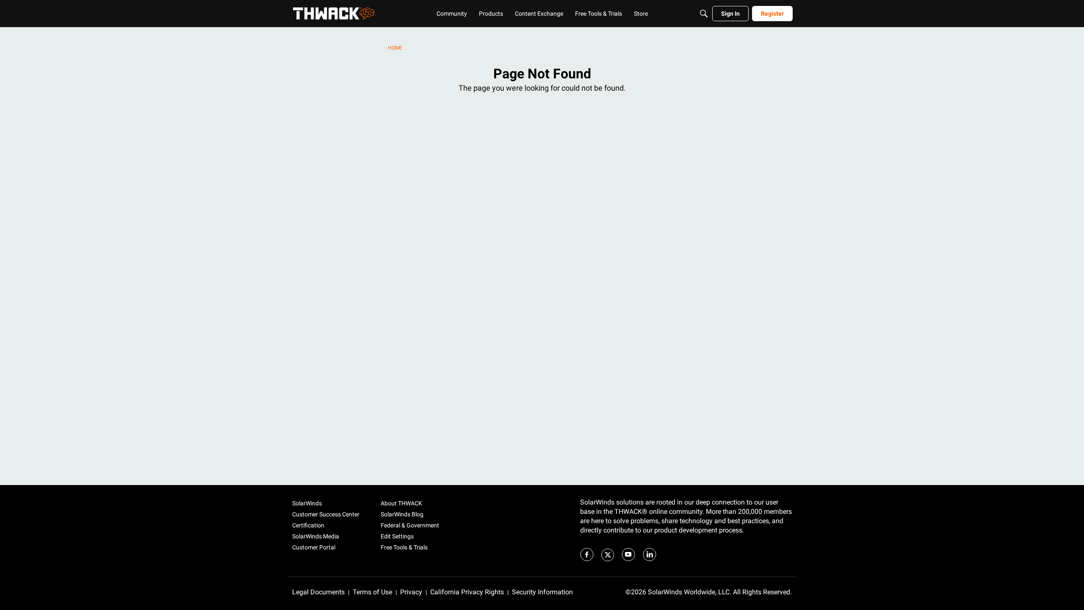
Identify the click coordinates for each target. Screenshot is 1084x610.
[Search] (703, 13)
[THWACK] (333, 13)
